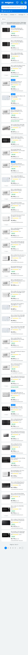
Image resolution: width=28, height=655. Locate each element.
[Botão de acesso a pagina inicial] (9, 2)
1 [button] (5, 548)
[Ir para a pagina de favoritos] (17, 3)
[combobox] (14, 7)
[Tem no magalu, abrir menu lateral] (2, 2)
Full (5, 19)
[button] (22, 8)
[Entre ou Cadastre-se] (25, 2)
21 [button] (20, 548)
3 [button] (10, 548)
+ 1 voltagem (6, 75)
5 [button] (15, 548)
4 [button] (12, 548)
